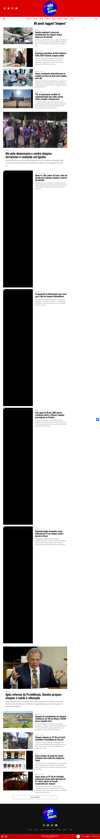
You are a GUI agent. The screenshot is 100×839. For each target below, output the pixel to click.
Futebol (41, 19)
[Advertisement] (84, 38)
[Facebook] (2, 836)
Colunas (59, 19)
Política (48, 19)
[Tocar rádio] (78, 836)
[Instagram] (6, 836)
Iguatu (53, 19)
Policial (35, 19)
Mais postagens (35, 797)
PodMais (66, 19)
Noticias (29, 19)
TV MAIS (72, 19)
